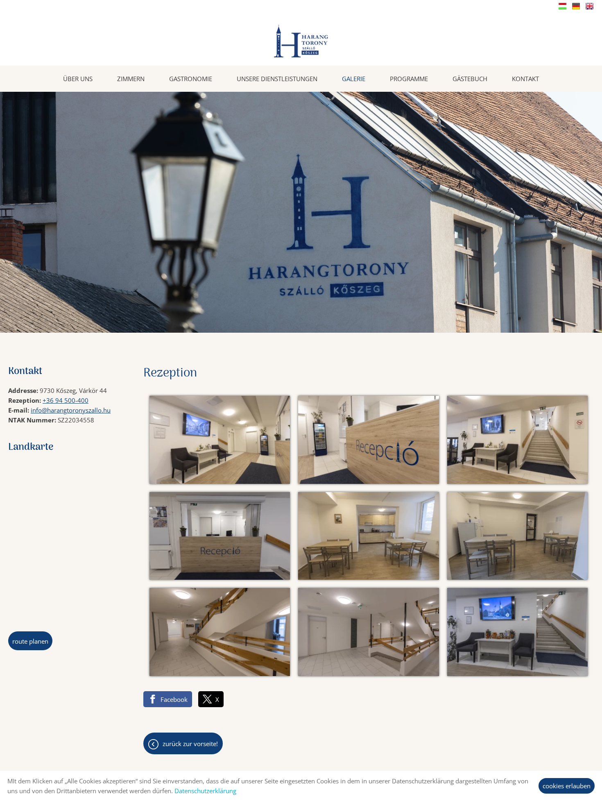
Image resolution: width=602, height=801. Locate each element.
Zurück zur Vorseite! (190, 744)
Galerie (353, 79)
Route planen (30, 641)
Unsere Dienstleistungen (277, 79)
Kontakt (525, 79)
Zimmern (131, 79)
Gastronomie (190, 79)
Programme (409, 79)
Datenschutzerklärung (205, 791)
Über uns (78, 79)
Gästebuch (470, 79)
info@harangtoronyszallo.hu (71, 410)
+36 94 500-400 (65, 400)
